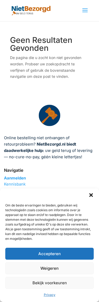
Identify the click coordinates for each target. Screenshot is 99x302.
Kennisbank (15, 184)
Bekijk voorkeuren (49, 282)
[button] (91, 195)
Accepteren (49, 253)
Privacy (49, 295)
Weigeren (49, 268)
